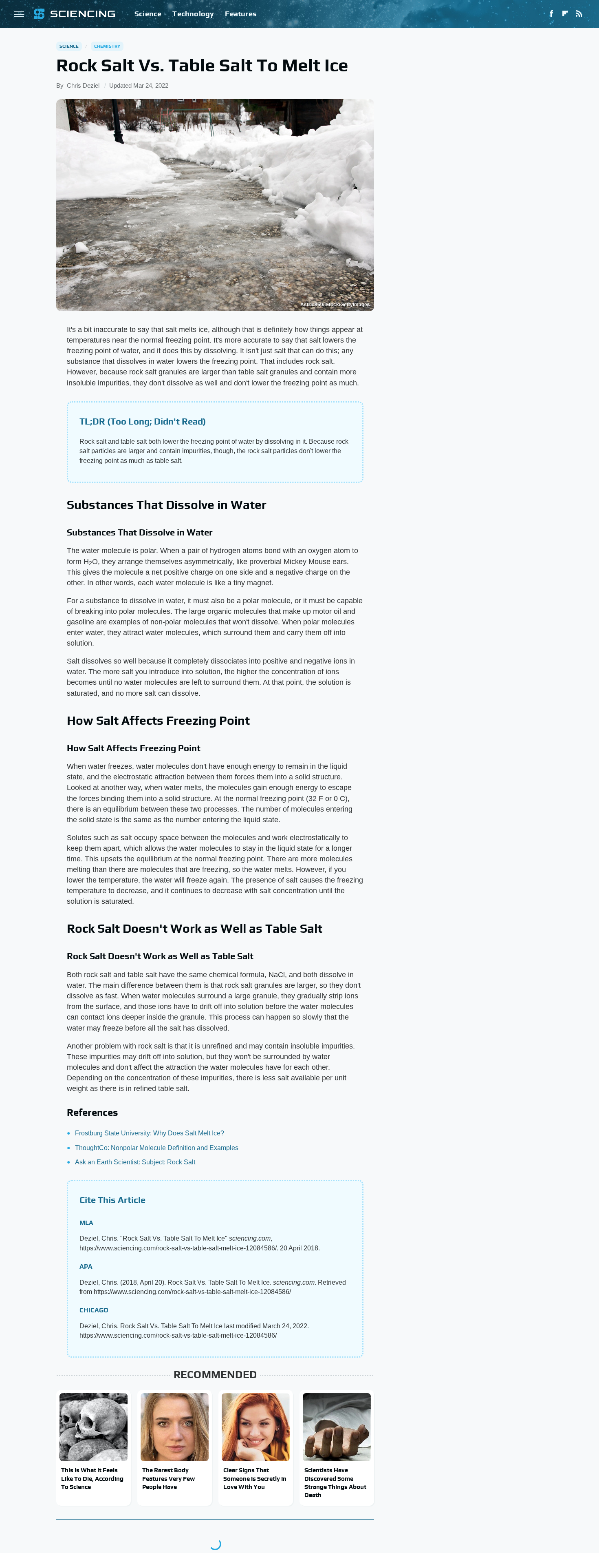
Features (240, 13)
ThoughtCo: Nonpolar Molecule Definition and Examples (156, 1147)
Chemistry (107, 46)
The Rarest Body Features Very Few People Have (168, 1478)
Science (147, 13)
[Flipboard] (565, 13)
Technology (193, 13)
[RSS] (579, 13)
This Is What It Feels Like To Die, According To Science (92, 1478)
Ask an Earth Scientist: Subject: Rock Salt (135, 1162)
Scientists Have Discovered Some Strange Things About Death (335, 1482)
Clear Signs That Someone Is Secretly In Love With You (254, 1478)
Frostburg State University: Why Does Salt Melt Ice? (149, 1133)
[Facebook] (551, 13)
